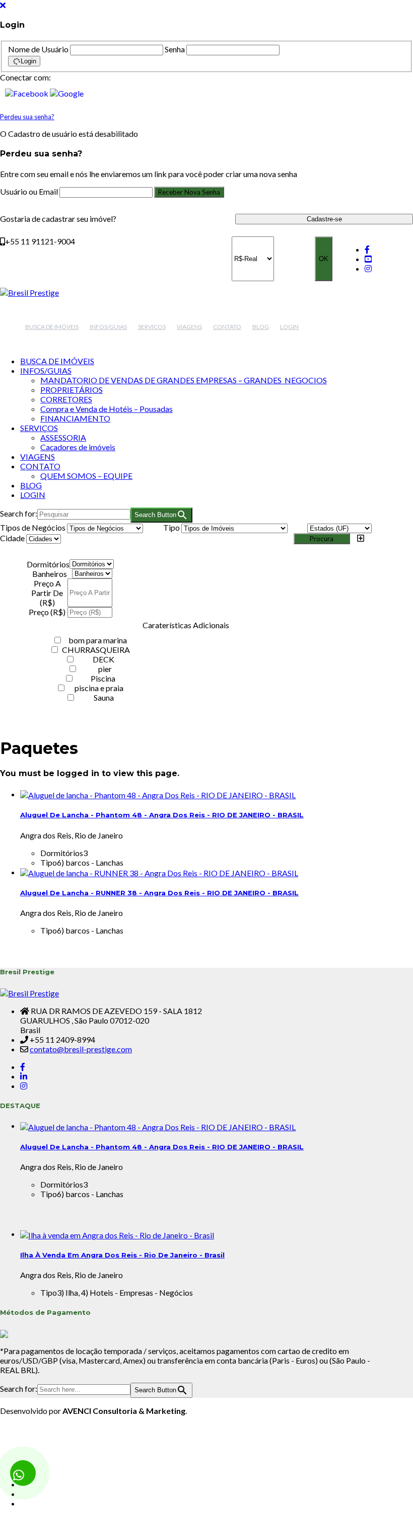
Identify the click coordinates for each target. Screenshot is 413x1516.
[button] (27, 92)
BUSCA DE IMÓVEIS (52, 326)
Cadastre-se (324, 219)
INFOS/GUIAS (108, 326)
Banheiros (49, 573)
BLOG (260, 326)
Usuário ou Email (29, 191)
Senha (175, 49)
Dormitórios (48, 564)
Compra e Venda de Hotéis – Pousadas (106, 408)
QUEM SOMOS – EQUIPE (86, 475)
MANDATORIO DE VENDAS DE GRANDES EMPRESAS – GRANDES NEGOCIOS (183, 380)
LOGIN (289, 326)
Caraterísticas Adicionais (186, 625)
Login (28, 61)
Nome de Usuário (38, 49)
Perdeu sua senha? (27, 117)
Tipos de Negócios (32, 527)
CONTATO (227, 326)
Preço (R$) (47, 612)
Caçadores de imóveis (77, 447)
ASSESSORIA (63, 437)
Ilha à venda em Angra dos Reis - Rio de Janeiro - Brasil (122, 1255)
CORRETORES (66, 399)
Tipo (171, 527)
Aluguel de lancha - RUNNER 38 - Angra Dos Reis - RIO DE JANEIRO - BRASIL (159, 893)
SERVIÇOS (152, 326)
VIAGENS (189, 326)
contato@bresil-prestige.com (81, 1049)
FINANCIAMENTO (75, 418)
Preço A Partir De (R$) (47, 592)
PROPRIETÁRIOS (71, 389)
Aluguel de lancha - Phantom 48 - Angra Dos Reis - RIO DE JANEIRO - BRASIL (162, 815)
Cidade (12, 538)
